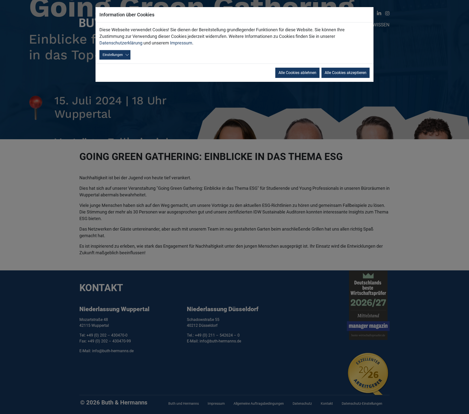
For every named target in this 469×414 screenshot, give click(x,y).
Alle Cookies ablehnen (297, 72)
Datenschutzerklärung (120, 42)
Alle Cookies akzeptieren (345, 72)
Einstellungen (113, 55)
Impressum (181, 42)
